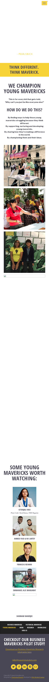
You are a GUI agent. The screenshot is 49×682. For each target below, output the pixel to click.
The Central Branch (17, 677)
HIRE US (24, 630)
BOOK (21, 628)
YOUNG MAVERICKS (9, 628)
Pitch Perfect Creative (38, 677)
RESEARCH (30, 628)
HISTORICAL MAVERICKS (34, 625)
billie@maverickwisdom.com (24, 660)
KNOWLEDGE (42, 628)
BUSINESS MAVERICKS (14, 625)
